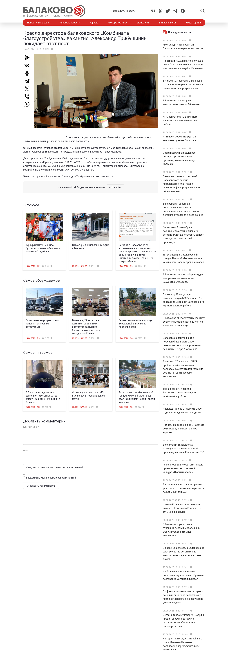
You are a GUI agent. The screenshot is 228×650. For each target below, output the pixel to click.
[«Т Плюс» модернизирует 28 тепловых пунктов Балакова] (190, 132)
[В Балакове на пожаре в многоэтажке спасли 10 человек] (190, 96)
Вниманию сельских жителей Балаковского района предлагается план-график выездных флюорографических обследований (181, 184)
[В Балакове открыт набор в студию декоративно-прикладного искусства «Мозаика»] (190, 270)
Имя (25, 450)
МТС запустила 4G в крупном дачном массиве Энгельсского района (181, 120)
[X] (28, 88)
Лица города (193, 22)
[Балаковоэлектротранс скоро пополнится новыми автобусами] (44, 302)
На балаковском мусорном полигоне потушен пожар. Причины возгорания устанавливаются (183, 575)
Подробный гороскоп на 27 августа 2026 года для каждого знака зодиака (183, 428)
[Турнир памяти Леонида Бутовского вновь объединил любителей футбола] (44, 227)
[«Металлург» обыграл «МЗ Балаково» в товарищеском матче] (90, 374)
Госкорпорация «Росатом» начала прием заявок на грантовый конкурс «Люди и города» (183, 468)
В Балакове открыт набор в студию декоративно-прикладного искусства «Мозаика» (183, 278)
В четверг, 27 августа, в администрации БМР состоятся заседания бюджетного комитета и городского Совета (86, 327)
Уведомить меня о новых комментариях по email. (55, 467)
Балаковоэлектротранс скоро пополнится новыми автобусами (43, 323)
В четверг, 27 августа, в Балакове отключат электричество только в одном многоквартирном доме (183, 84)
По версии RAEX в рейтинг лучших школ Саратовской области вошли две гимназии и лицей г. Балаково (183, 64)
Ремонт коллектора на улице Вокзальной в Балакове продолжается (135, 323)
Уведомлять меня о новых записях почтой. (51, 477)
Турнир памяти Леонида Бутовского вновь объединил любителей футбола (43, 248)
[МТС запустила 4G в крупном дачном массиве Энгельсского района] (190, 112)
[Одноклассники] (28, 73)
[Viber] (28, 96)
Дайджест (143, 22)
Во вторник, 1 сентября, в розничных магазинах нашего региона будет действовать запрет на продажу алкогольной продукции (183, 235)
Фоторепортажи (117, 22)
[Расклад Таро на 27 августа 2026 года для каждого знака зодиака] (191, 404)
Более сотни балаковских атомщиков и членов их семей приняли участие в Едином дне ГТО (183, 448)
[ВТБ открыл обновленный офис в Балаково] (90, 227)
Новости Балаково (38, 22)
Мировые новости (69, 22)
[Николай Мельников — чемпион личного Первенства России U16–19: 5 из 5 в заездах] (191, 500)
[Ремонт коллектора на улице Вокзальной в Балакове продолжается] (137, 302)
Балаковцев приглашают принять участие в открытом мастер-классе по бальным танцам (183, 488)
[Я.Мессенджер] (28, 57)
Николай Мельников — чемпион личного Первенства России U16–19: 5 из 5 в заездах (183, 508)
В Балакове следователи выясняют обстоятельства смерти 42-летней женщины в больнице (43, 397)
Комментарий (31, 426)
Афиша (94, 22)
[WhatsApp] (28, 104)
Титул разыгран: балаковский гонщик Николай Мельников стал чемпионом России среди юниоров (137, 397)
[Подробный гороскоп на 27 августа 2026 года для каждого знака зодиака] (191, 421)
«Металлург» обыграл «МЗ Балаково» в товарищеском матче (88, 395)
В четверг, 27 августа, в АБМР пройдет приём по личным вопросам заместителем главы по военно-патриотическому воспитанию (183, 369)
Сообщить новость (124, 10)
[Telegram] (28, 81)
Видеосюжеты (167, 22)
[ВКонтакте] (28, 65)
